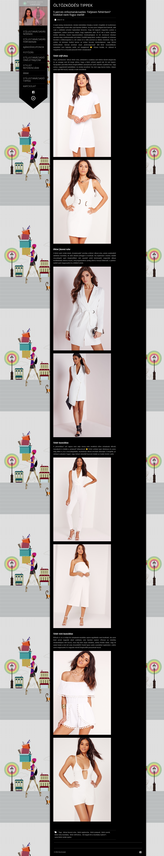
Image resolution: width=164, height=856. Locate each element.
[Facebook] (33, 91)
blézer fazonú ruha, (70, 832)
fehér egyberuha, (83, 832)
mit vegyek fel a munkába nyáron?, (94, 835)
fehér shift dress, (75, 835)
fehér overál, (105, 832)
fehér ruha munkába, (62, 835)
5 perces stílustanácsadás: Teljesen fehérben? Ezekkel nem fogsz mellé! (82, 13)
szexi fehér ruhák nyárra (63, 837)
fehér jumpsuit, (95, 832)
